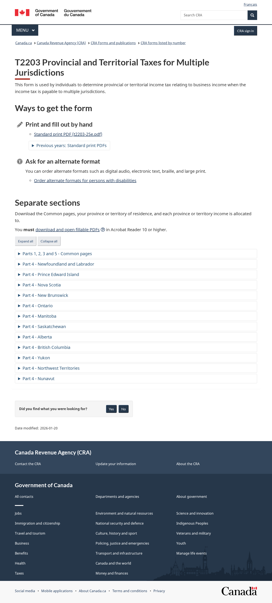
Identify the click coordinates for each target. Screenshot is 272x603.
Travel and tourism (30, 533)
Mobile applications (57, 591)
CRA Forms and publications (113, 43)
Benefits (21, 553)
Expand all (25, 241)
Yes (111, 409)
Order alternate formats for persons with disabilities (85, 180)
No (123, 409)
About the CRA (188, 463)
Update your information (116, 463)
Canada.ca (23, 43)
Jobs (18, 513)
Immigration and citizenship (37, 523)
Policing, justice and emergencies (122, 543)
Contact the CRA (28, 463)
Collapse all (49, 241)
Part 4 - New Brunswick (45, 295)
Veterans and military (193, 533)
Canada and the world (113, 563)
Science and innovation (195, 513)
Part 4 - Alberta (37, 337)
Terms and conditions (129, 591)
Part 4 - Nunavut (38, 378)
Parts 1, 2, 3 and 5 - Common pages (57, 253)
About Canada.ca (92, 591)
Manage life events (191, 553)
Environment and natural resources (124, 513)
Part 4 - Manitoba (39, 316)
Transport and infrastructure (119, 553)
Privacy (159, 591)
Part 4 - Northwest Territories (51, 368)
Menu (23, 30)
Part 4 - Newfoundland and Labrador (58, 264)
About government (191, 496)
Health (20, 563)
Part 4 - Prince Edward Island (51, 274)
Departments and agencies (117, 496)
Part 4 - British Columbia (46, 347)
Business (22, 543)
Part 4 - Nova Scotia (42, 285)
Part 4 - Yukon (36, 358)
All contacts (24, 496)
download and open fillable (67, 229)
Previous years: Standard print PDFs (71, 145)
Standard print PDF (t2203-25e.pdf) (68, 134)
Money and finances (112, 573)
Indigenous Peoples (192, 523)
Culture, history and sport (116, 533)
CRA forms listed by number (163, 43)
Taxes (19, 573)
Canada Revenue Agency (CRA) (61, 43)
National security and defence (120, 523)
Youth (181, 543)
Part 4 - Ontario (38, 306)
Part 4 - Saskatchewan (44, 326)
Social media (25, 591)
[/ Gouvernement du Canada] (53, 13)
